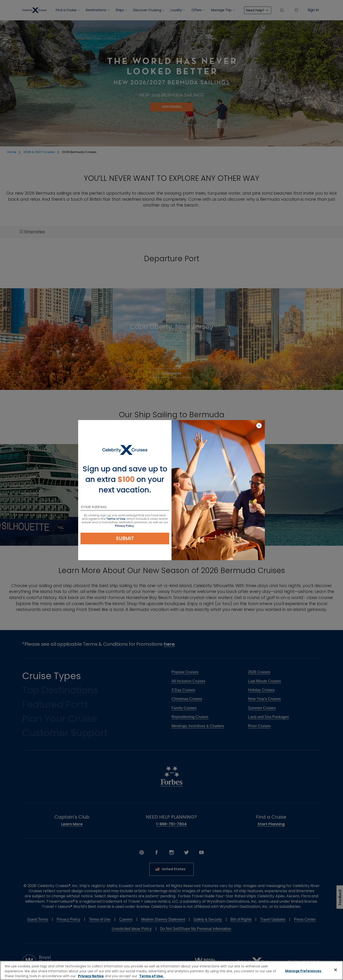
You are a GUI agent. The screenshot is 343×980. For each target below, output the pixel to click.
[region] (171, 970)
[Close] (335, 970)
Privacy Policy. (125, 526)
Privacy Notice (91, 976)
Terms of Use (115, 519)
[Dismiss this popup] (259, 426)
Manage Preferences (303, 971)
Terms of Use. (151, 976)
